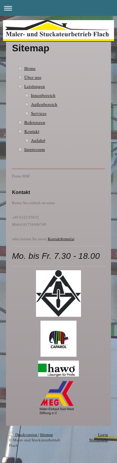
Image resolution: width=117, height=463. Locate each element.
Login (103, 434)
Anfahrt (38, 140)
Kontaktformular (61, 238)
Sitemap (46, 434)
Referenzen (34, 122)
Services (38, 113)
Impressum (34, 149)
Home (30, 68)
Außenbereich (44, 104)
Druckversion (26, 434)
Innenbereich (43, 95)
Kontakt (31, 131)
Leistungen (34, 86)
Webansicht (98, 440)
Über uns (32, 77)
